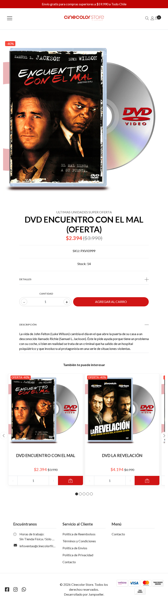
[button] (76, 494)
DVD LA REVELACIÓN (122, 455)
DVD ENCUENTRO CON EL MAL (45, 455)
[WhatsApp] (24, 589)
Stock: (81, 264)
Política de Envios (74, 548)
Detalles (25, 279)
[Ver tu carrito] (156, 18)
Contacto (69, 562)
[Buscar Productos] (147, 18)
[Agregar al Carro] (70, 480)
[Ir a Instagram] (15, 589)
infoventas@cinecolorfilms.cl (39, 546)
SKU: (76, 251)
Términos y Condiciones (79, 541)
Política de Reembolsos (78, 534)
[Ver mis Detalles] (152, 18)
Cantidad (46, 293)
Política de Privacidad (77, 555)
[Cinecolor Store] (84, 18)
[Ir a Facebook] (7, 589)
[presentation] (3, 435)
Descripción (27, 324)
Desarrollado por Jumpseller (83, 594)
